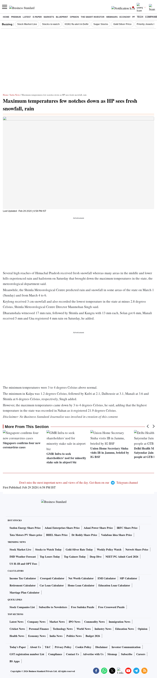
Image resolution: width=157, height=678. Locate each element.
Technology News (63, 629)
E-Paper (37, 17)
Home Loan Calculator (81, 585)
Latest (27, 17)
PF (133, 17)
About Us (35, 647)
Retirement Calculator (23, 585)
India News (15, 94)
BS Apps (15, 661)
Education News (124, 629)
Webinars (112, 17)
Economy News (37, 636)
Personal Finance (39, 629)
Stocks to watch (51, 24)
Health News (17, 636)
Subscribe (126, 654)
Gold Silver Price (122, 24)
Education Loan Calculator (114, 585)
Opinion (74, 17)
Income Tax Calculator (23, 578)
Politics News (74, 636)
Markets (49, 17)
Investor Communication (126, 647)
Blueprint (62, 17)
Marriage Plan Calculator (24, 592)
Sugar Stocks (100, 24)
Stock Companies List (22, 607)
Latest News (16, 622)
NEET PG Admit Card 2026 (121, 557)
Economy (124, 17)
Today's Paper (18, 647)
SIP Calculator (128, 578)
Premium (16, 17)
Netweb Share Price (136, 549)
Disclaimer (101, 647)
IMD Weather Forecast (23, 557)
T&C (48, 647)
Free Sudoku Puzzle (82, 607)
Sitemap (112, 654)
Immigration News (119, 622)
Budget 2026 (93, 636)
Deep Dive (95, 557)
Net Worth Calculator (81, 578)
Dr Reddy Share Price (84, 535)
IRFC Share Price (127, 528)
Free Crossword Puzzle (111, 607)
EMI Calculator (107, 578)
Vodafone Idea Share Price (116, 535)
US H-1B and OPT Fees (23, 564)
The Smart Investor (92, 17)
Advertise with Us (93, 654)
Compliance (55, 654)
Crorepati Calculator (52, 578)
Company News (36, 622)
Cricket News (17, 629)
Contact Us (72, 654)
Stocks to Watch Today (48, 549)
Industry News (103, 629)
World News (84, 629)
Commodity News (94, 622)
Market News (57, 622)
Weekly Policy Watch (109, 549)
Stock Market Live (27, 24)
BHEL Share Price (57, 535)
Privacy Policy (63, 647)
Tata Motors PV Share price (26, 535)
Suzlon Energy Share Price (25, 528)
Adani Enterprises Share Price (62, 528)
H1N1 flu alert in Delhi (76, 24)
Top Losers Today (50, 557)
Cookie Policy (83, 647)
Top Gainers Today (75, 557)
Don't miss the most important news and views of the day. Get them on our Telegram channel (78, 482)
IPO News (74, 622)
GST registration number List (27, 654)
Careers (140, 654)
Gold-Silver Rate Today (79, 549)
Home (6, 17)
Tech (140, 17)
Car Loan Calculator (52, 585)
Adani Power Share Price (98, 528)
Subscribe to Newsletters (53, 607)
